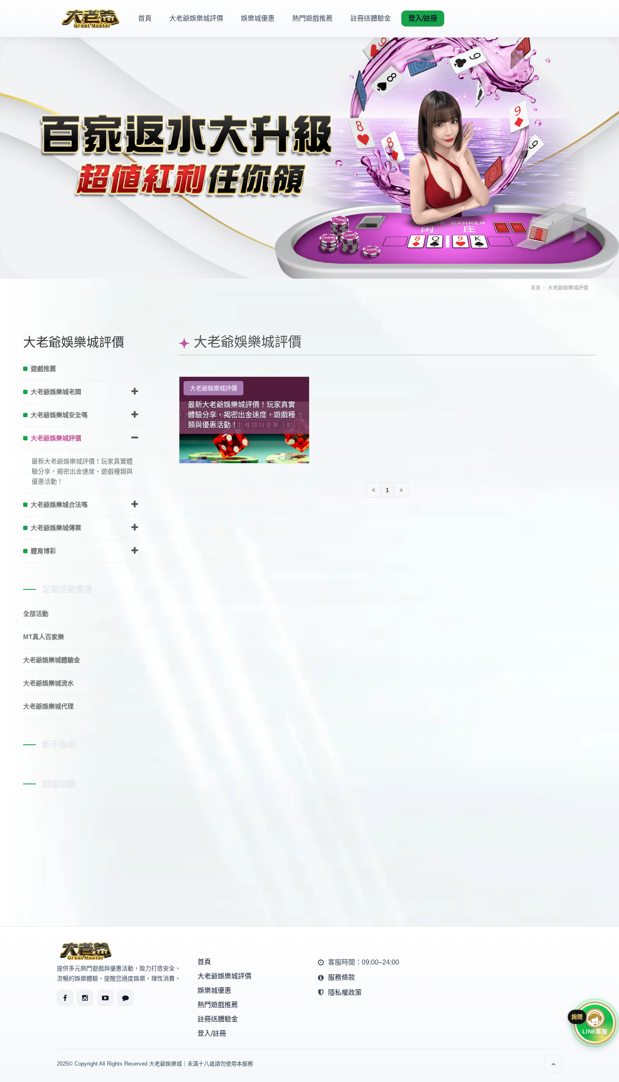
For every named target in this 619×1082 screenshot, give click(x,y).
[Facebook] (65, 998)
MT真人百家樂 (43, 636)
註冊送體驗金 (370, 18)
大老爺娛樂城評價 (196, 18)
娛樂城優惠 (258, 18)
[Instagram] (85, 998)
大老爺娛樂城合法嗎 (59, 504)
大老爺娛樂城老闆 (56, 391)
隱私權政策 (345, 992)
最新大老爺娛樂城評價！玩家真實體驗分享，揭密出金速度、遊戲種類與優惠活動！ (241, 415)
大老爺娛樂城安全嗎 (59, 414)
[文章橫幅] (309, 138)
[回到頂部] (553, 1064)
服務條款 (341, 977)
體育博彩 (43, 550)
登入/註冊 (422, 18)
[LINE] (125, 998)
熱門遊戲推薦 (312, 18)
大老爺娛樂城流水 (48, 683)
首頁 (145, 18)
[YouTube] (105, 998)
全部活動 (35, 613)
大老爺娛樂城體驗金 (51, 660)
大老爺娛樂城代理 (48, 706)
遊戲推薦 (43, 368)
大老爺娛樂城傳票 (56, 527)
